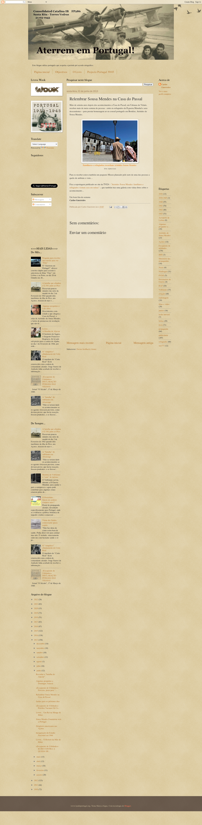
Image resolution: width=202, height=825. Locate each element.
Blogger (127, 805)
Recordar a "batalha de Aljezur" (45, 675)
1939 (161, 193)
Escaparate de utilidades (164, 246)
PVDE (161, 275)
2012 (36, 780)
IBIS (161, 254)
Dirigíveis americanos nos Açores (46, 727)
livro (160, 324)
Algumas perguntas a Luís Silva (51, 307)
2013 (36, 639)
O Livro (77, 72)
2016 (36, 626)
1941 (161, 205)
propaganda (163, 328)
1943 (161, 213)
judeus (161, 310)
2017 (36, 621)
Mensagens (39, 199)
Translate (50, 147)
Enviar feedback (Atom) (86, 349)
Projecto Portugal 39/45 (100, 72)
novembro (41, 648)
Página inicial (42, 72)
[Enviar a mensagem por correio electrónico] (110, 206)
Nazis (161, 267)
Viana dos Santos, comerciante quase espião (50, 522)
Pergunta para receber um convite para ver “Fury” (51, 260)
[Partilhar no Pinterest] (126, 207)
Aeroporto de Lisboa (164, 218)
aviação (162, 293)
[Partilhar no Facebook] (123, 207)
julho (39, 666)
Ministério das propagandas (164, 259)
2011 (36, 784)
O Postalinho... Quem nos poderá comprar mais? (49, 499)
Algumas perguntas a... (164, 225)
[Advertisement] (110, 319)
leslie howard (164, 314)
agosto (39, 661)
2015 (36, 630)
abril (39, 761)
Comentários (39, 204)
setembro (41, 657)
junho (39, 670)
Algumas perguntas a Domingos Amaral (44, 682)
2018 (36, 617)
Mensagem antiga (143, 343)
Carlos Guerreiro (165, 86)
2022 (36, 599)
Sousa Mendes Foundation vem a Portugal (48, 720)
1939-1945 (163, 197)
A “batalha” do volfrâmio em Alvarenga (48, 399)
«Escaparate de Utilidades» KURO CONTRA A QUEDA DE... (47, 748)
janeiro (40, 774)
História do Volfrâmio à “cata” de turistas (51, 475)
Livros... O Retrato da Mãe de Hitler (48, 740)
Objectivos (61, 72)
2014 (36, 635)
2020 (36, 608)
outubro (40, 652)
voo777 (161, 345)
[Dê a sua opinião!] (118, 207)
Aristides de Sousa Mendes (165, 234)
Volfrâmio (163, 289)
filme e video (164, 304)
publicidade (163, 335)
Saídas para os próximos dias (48, 701)
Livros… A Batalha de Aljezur (51, 330)
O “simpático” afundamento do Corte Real (51, 354)
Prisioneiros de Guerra (165, 280)
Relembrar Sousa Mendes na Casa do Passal (48, 695)
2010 (36, 789)
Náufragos (163, 271)
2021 (36, 603)
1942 (161, 209)
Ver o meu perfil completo (165, 92)
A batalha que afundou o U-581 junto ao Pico (51, 284)
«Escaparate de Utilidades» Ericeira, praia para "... (47, 689)
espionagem (163, 297)
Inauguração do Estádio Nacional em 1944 (45, 734)
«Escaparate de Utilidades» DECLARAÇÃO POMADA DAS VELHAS (49, 381)
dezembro (41, 643)
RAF (161, 285)
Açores (162, 241)
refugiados (163, 341)
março (39, 765)
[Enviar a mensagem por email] (115, 207)
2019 (36, 612)
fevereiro (40, 770)
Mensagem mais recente (80, 343)
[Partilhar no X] (121, 207)
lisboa (161, 320)
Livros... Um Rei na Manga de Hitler (48, 713)
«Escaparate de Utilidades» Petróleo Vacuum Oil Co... (48, 706)
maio (39, 756)
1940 (161, 201)
